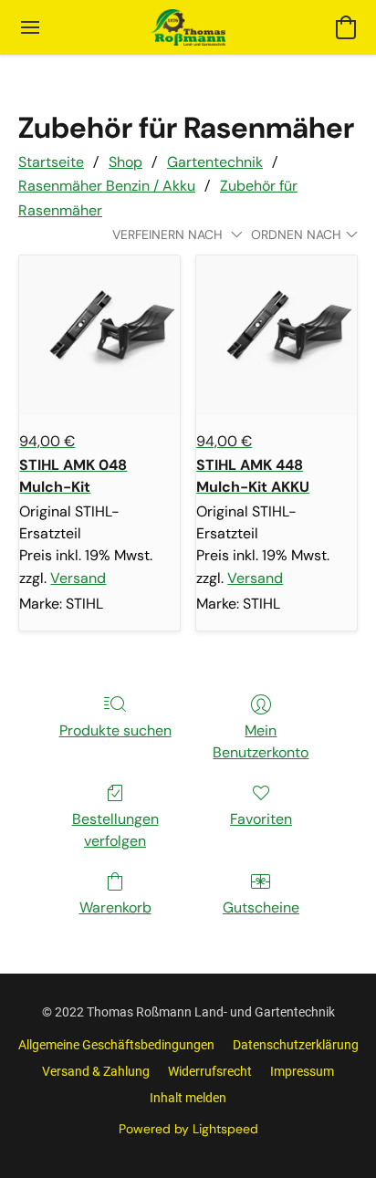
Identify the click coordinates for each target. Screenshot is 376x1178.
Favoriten (261, 819)
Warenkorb (115, 907)
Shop (125, 162)
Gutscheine (261, 907)
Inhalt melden (188, 1097)
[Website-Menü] (30, 27)
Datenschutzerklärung (296, 1044)
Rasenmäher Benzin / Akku (106, 185)
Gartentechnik (215, 162)
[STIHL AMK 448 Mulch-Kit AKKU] (276, 335)
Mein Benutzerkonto (260, 741)
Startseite (51, 162)
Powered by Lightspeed (188, 1129)
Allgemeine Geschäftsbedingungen (116, 1044)
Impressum (302, 1071)
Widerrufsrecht (210, 1071)
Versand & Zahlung (96, 1071)
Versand (78, 578)
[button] (188, 27)
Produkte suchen (115, 730)
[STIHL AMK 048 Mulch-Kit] (99, 335)
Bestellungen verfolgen (115, 829)
